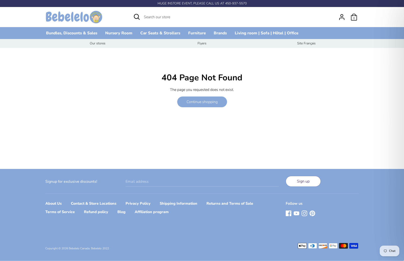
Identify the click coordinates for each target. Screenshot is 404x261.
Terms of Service (60, 212)
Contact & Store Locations (93, 203)
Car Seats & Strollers (160, 33)
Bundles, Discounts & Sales (71, 33)
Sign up (303, 181)
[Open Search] (136, 16)
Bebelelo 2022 (100, 248)
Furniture (197, 33)
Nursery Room (118, 33)
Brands (220, 33)
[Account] (341, 15)
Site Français (306, 43)
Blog (121, 212)
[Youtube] (296, 213)
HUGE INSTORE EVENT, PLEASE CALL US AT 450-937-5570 (202, 3)
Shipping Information (178, 203)
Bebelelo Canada (79, 248)
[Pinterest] (312, 213)
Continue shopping (202, 101)
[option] (97, 43)
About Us (53, 203)
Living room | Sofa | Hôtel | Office (266, 33)
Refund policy (96, 212)
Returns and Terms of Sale (229, 203)
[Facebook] (288, 213)
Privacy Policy (138, 203)
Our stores (97, 43)
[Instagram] (304, 213)
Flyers (202, 43)
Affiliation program (152, 212)
